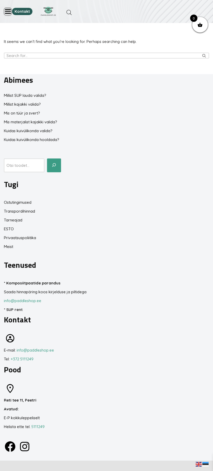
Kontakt (22, 11)
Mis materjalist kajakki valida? (30, 121)
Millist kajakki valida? (22, 104)
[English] (199, 463)
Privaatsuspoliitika (20, 237)
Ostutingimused (17, 202)
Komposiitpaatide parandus (33, 283)
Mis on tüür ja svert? (22, 113)
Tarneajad (13, 220)
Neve (8, 465)
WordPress (49, 465)
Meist (8, 246)
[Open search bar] (69, 12)
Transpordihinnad (19, 211)
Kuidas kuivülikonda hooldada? (31, 139)
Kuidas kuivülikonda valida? (28, 130)
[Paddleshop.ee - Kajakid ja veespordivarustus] (48, 11)
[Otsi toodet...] (54, 165)
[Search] (203, 56)
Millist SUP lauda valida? (25, 95)
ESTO (9, 228)
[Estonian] (205, 463)
